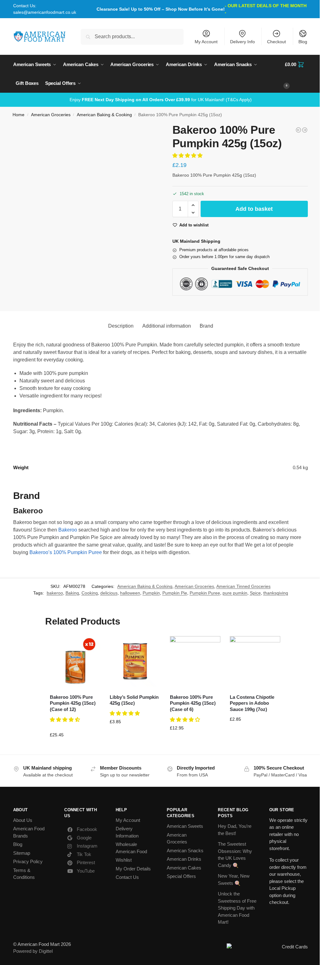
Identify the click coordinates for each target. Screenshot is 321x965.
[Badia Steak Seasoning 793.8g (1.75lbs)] (298, 130)
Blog (302, 41)
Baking (72, 592)
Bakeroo (67, 529)
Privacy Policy (28, 861)
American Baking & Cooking (104, 114)
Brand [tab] (206, 326)
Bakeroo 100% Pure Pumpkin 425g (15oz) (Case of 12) (73, 703)
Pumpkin (151, 592)
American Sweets (185, 826)
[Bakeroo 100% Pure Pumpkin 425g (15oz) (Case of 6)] (195, 661)
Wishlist (124, 860)
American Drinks (184, 859)
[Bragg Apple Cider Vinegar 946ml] (305, 130)
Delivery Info (242, 41)
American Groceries (51, 114)
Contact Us (127, 877)
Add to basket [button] (75, 748)
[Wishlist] (91, 645)
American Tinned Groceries (243, 586)
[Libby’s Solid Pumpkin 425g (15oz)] (135, 661)
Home (18, 114)
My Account (206, 41)
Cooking (90, 592)
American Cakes (184, 867)
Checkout (276, 41)
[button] (296, 74)
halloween (130, 592)
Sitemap (21, 853)
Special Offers (181, 876)
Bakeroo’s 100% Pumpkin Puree (65, 552)
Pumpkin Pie (174, 592)
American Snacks (185, 850)
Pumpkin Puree (205, 592)
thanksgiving (275, 592)
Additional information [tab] (166, 326)
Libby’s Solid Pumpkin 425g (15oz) (134, 700)
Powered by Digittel (33, 951)
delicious (109, 592)
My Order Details (133, 868)
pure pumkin (235, 592)
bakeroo (55, 592)
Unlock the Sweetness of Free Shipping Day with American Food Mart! (237, 908)
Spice (255, 592)
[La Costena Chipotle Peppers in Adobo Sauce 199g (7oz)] (255, 661)
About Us (22, 820)
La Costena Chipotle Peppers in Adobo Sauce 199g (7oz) (252, 703)
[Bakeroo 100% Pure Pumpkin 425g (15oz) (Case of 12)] (75, 661)
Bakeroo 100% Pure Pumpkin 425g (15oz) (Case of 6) (193, 703)
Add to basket (254, 209)
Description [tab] (121, 326)
